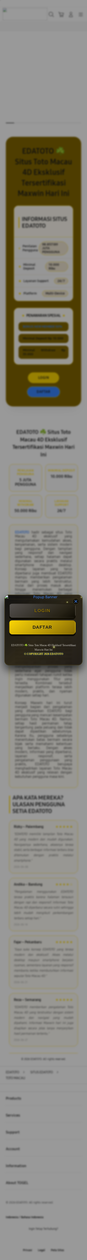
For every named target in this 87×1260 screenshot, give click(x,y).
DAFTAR (42, 627)
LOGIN (42, 610)
